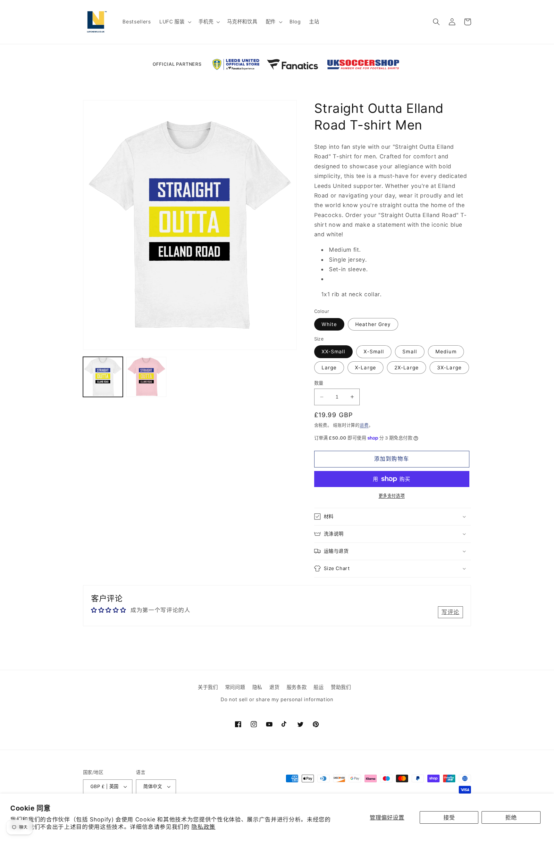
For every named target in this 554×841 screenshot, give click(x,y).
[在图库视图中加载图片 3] (146, 377)
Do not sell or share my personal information (277, 699)
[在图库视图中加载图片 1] (103, 377)
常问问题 (235, 688)
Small (409, 352)
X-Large (365, 368)
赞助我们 (341, 688)
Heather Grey (373, 324)
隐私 (257, 688)
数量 (318, 383)
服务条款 (297, 688)
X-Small (374, 352)
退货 (274, 688)
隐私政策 (203, 826)
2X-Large (406, 368)
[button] (174, 21)
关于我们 (208, 688)
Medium (446, 352)
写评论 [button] (450, 612)
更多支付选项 (392, 495)
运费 (364, 425)
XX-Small (334, 352)
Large (329, 368)
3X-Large (449, 368)
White (329, 324)
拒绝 (511, 817)
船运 (318, 688)
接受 (449, 817)
